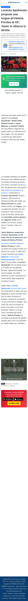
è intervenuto (12, 257)
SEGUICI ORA (14, 83)
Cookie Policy (5, 598)
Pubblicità (14, 598)
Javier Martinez (16, 383)
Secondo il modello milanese (12, 243)
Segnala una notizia (21, 598)
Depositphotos (7, 583)
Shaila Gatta (12, 385)
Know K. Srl (5, 581)
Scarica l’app (14, 595)
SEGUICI (11, 41)
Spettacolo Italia (5, 6)
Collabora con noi (7, 595)
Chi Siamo (5, 593)
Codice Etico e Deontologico (19, 593)
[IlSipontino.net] (14, 2)
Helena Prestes (9, 383)
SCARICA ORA (14, 403)
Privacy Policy (21, 595)
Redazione (10, 593)
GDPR (10, 598)
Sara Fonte (4, 53)
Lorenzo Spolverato (5, 385)
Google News (20, 41)
